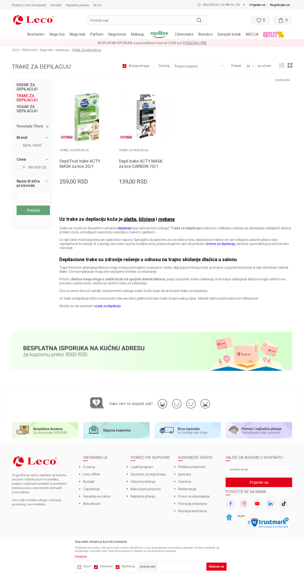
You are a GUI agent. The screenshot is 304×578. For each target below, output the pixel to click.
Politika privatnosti (192, 467)
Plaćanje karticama (192, 511)
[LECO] (33, 19)
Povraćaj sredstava (192, 504)
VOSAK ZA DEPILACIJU (27, 109)
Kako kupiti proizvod (146, 489)
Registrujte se (280, 5)
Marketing (128, 566)
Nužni (87, 566)
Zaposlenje (91, 489)
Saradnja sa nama (96, 496)
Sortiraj (164, 66)
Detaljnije (81, 556)
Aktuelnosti (91, 504)
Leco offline (91, 474)
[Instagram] (244, 503)
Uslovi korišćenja (143, 482)
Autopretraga (139, 66)
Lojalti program (142, 467)
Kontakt (89, 482)
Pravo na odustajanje (194, 496)
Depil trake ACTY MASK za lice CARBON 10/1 (141, 164)
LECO (15, 50)
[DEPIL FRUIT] (67, 137)
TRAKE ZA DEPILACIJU (27, 98)
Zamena (184, 482)
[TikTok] (284, 503)
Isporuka (184, 474)
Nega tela (46, 50)
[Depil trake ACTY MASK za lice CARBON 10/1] (146, 117)
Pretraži (33, 210)
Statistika (106, 566)
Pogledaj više (195, 43)
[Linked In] (270, 503)
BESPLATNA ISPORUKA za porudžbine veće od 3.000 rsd (139, 43)
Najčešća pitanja (143, 496)
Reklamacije (187, 489)
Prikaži (236, 66)
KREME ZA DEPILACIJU (27, 87)
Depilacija (62, 50)
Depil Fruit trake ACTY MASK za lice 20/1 (80, 164)
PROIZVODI (29, 50)
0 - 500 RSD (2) (34, 167)
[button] (147, 20)
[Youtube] (257, 503)
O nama (89, 467)
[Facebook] (230, 503)
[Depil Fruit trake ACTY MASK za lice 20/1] (87, 117)
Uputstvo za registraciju (148, 474)
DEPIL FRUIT (32, 145)
